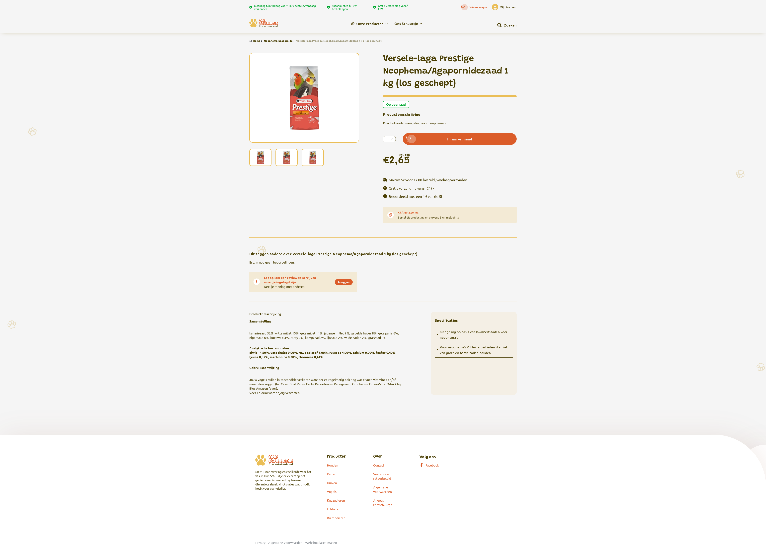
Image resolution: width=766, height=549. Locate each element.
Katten (332, 474)
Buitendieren (336, 518)
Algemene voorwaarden (285, 542)
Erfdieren (333, 509)
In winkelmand (459, 139)
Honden (332, 465)
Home (256, 40)
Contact (378, 465)
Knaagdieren (336, 500)
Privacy (260, 542)
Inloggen (343, 282)
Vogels (332, 491)
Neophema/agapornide (278, 40)
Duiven (332, 483)
